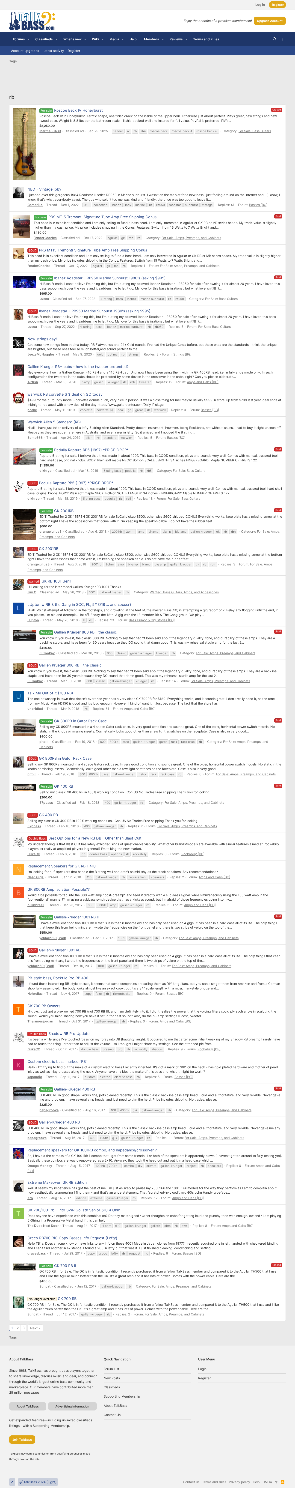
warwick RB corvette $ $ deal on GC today (65, 394)
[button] (28, 39)
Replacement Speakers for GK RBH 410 (61, 866)
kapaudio (34, 1077)
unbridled (35, 709)
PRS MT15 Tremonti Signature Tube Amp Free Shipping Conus (102, 217)
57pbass (46, 802)
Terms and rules (214, 1482)
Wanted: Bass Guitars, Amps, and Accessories (184, 592)
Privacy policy (239, 1482)
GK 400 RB (63, 786)
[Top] (276, 1482)
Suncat (44, 1286)
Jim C (31, 592)
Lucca (44, 299)
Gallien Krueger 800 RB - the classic (85, 632)
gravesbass (36, 1253)
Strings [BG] (182, 354)
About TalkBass (115, 1405)
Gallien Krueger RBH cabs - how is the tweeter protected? (78, 366)
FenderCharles (45, 238)
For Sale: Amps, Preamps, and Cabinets (191, 238)
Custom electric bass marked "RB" (57, 1061)
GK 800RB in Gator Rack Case (80, 721)
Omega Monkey (39, 1166)
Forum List (111, 1369)
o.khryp (45, 470)
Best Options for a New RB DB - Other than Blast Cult (85, 838)
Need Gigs (35, 877)
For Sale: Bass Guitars (255, 131)
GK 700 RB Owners (43, 1006)
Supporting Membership (122, 1396)
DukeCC (33, 854)
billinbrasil (35, 905)
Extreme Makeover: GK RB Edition (57, 1182)
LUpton (33, 620)
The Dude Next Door (43, 1226)
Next (34, 1328)
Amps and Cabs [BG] (202, 382)
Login (202, 1369)
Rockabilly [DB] (192, 854)
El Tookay (47, 653)
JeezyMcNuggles (41, 354)
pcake (32, 410)
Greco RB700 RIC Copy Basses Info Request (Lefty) (72, 1238)
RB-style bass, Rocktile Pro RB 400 (57, 978)
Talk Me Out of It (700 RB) (50, 693)
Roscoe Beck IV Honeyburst (78, 110)
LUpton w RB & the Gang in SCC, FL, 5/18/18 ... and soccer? (79, 604)
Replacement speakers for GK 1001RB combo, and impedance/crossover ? (92, 1150)
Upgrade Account (270, 21)
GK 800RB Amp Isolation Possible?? (58, 889)
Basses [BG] (258, 205)
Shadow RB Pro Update (59, 1033)
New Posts (112, 1378)
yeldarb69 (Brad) (52, 938)
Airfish (32, 382)
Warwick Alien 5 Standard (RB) (54, 422)
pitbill (43, 742)
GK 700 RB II (65, 1265)
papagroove (49, 1110)
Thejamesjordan (40, 1021)
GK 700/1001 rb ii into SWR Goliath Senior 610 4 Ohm (73, 1210)
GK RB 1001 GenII (56, 581)
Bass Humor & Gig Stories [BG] (152, 620)
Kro (30, 1198)
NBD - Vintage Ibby (44, 189)
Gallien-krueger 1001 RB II (76, 917)
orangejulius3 (50, 531)
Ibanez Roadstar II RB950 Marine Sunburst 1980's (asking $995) (110, 278)
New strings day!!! (43, 339)
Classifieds (112, 1387)
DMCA (267, 1482)
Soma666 (35, 437)
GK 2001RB (64, 510)
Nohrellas (35, 993)
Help (256, 1482)
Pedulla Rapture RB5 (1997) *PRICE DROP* (91, 450)
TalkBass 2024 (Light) (39, 1482)
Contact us (112, 1415)
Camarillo (35, 205)
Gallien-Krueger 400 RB (74, 1089)
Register (204, 1378)
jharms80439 (50, 131)
